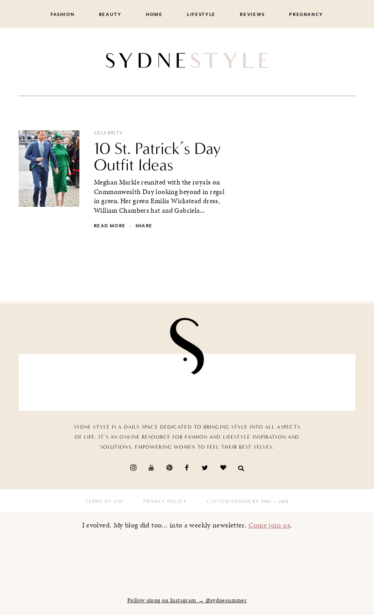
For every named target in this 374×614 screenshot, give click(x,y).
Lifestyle (201, 14)
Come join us (270, 525)
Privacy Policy (165, 501)
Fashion (63, 14)
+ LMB (280, 501)
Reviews (252, 14)
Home (154, 14)
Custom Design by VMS (239, 501)
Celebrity (108, 133)
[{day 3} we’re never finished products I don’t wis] (214, 382)
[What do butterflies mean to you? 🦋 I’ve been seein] (52, 382)
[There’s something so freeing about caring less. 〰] (160, 382)
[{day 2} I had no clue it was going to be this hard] (321, 382)
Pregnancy (306, 14)
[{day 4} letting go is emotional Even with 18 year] (106, 382)
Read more (109, 226)
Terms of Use (104, 501)
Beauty (110, 14)
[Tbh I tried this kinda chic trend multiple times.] (267, 382)
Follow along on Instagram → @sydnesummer (187, 600)
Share (144, 226)
